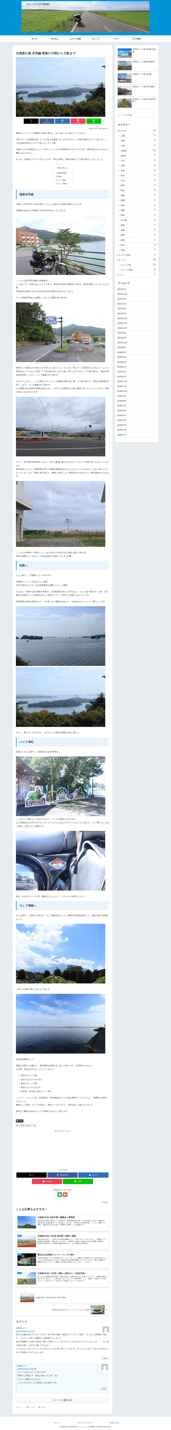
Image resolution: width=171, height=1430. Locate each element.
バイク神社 (62, 180)
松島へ (60, 176)
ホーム (56, 1423)
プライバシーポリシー (85, 1423)
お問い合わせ (114, 1423)
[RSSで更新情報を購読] (65, 1194)
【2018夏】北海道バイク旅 (27, 1125)
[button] (154, 115)
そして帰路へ (63, 184)
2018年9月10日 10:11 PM (25, 1331)
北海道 (20, 1121)
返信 (105, 1358)
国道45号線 (62, 173)
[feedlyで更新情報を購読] (59, 1194)
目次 (59, 168)
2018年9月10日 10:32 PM (26, 1369)
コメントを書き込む (62, 1400)
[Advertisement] (62, 1149)
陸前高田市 (47, 556)
